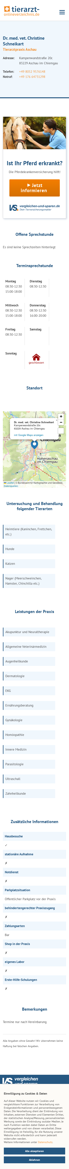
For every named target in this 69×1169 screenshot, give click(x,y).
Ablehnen (34, 1160)
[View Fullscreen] (61, 431)
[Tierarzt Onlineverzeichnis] (22, 16)
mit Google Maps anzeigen (28, 435)
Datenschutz (45, 1142)
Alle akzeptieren (34, 1151)
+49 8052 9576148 (32, 71)
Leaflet (10, 482)
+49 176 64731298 (32, 77)
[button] (34, 445)
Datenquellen (11, 485)
